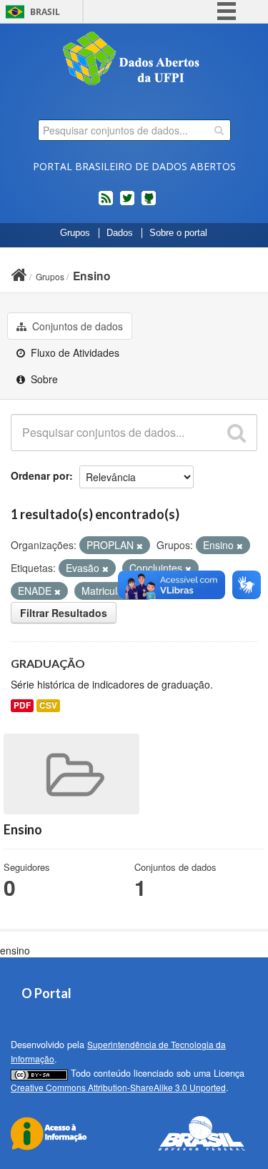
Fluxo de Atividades (73, 352)
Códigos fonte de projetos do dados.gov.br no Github (149, 204)
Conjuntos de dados (76, 326)
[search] (219, 130)
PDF (22, 705)
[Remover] (140, 545)
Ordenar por (40, 475)
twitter (127, 204)
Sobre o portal (178, 233)
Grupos (75, 233)
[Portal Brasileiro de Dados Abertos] (134, 60)
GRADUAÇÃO (48, 663)
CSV (48, 705)
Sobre (43, 379)
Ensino (92, 275)
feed (106, 204)
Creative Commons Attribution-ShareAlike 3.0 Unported (118, 1087)
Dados (119, 233)
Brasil (45, 12)
